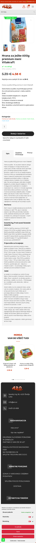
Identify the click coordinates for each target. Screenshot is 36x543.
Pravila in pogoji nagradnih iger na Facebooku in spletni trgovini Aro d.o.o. (16, 451)
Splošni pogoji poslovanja (17, 481)
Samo (18, 531)
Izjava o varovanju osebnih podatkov (15, 475)
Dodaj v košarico (18, 134)
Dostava (17, 486)
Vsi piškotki (18, 527)
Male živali (5, 121)
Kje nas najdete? (17, 433)
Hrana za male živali (8, 119)
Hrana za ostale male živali (25, 119)
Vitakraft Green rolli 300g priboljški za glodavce (9, 365)
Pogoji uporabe (21, 540)
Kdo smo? (15, 428)
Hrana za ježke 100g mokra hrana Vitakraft (26, 364)
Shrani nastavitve (18, 536)
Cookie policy (13, 540)
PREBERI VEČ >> (32, 1)
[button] (31, 20)
